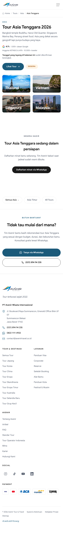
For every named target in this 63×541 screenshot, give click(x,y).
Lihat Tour (11, 66)
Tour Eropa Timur (10, 387)
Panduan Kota (40, 382)
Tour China (7, 371)
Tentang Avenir (9, 419)
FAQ (4, 430)
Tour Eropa (7, 377)
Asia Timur (32, 200)
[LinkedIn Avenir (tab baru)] (32, 474)
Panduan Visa (40, 355)
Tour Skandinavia (10, 382)
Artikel (5, 424)
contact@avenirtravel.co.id (19, 338)
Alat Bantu (38, 377)
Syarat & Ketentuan (34, 512)
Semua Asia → (12, 200)
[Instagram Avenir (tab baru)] (5, 474)
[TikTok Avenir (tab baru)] (14, 474)
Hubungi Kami (8, 456)
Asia (22, 13)
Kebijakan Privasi (51, 512)
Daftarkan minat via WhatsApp (31, 169)
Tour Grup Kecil (9, 403)
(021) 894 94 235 (33, 262)
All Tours (49, 200)
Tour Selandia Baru (11, 398)
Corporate (38, 361)
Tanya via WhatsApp (33, 252)
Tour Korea (7, 366)
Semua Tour (7, 355)
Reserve (37, 366)
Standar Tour (8, 435)
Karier (5, 451)
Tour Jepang (8, 361)
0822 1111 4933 (14, 333)
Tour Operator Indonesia (13, 440)
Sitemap (5, 516)
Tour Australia (8, 393)
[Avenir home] (10, 4)
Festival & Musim (41, 387)
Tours (15, 13)
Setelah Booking (41, 371)
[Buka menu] (58, 4)
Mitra (4, 446)
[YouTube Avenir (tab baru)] (23, 474)
